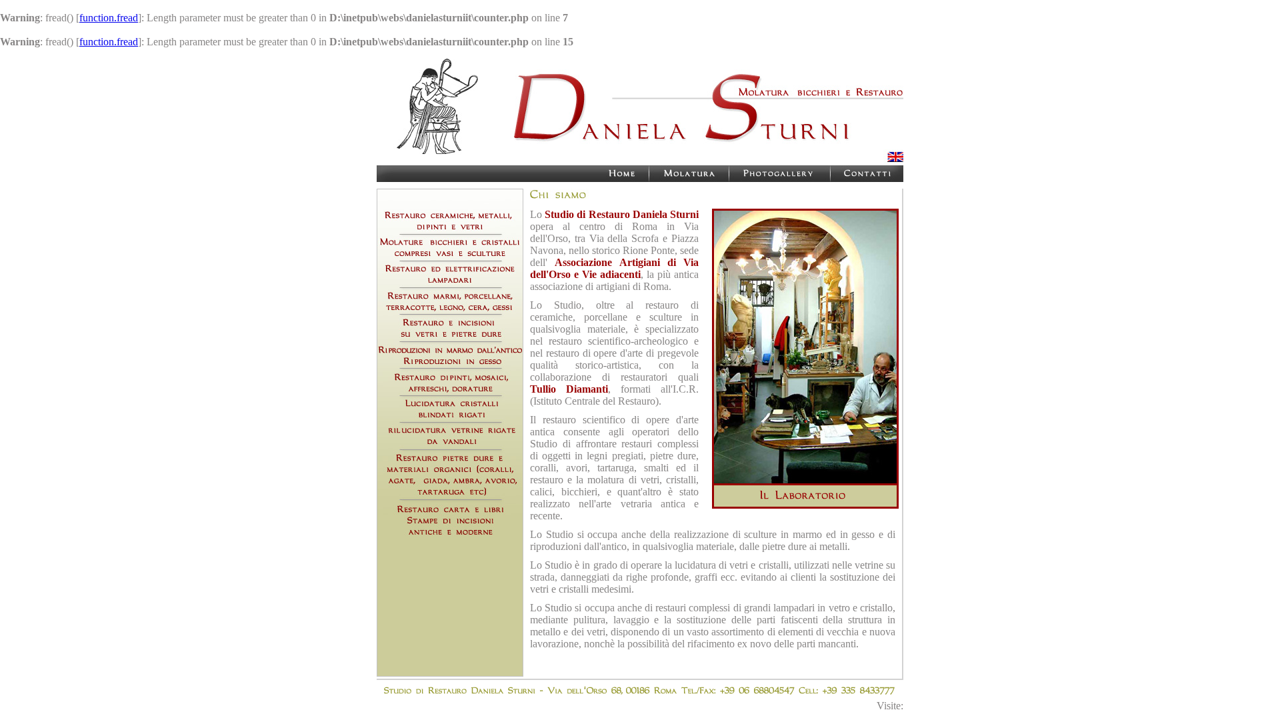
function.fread (108, 17)
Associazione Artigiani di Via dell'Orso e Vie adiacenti (614, 268)
